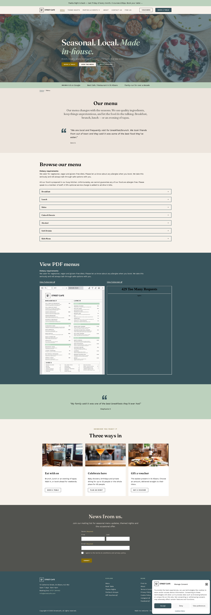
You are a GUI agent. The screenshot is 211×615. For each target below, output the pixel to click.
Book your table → (135, 3)
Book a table (69, 64)
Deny (181, 606)
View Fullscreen (46, 282)
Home (42, 90)
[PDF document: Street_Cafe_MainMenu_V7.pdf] (72, 330)
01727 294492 (55, 590)
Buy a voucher (106, 64)
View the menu (87, 64)
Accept (162, 606)
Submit (87, 560)
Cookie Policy (180, 611)
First (83, 534)
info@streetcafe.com (47, 593)
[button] (207, 584)
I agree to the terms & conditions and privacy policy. (105, 553)
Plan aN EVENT (96, 490)
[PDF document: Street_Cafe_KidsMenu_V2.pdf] (139, 330)
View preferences (199, 606)
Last (107, 534)
